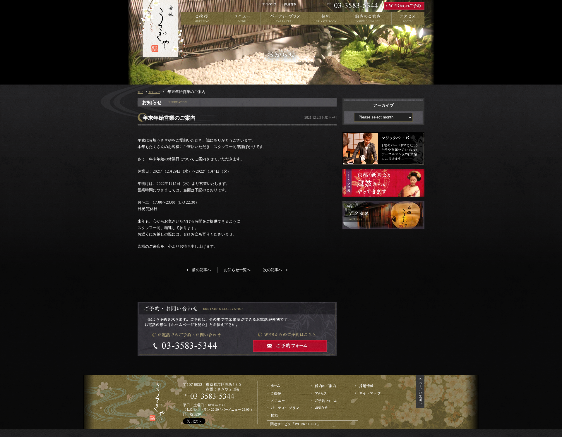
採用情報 (291, 6)
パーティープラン (284, 18)
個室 (326, 18)
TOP (140, 92)
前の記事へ (201, 270)
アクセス (408, 18)
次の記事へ (272, 270)
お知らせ (154, 92)
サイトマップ (270, 6)
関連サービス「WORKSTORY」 (295, 424)
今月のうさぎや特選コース (284, 400)
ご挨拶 (202, 18)
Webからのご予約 (328, 400)
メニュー (242, 18)
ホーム (284, 386)
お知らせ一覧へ (237, 270)
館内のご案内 (368, 18)
